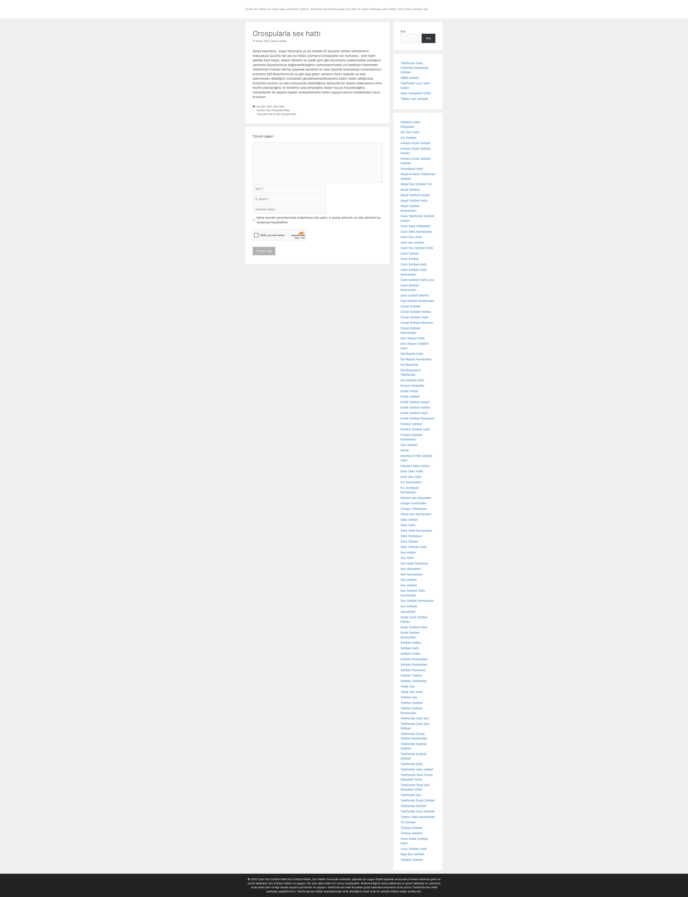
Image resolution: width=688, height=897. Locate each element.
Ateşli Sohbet (410, 189)
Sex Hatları (408, 552)
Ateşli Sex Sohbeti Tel (416, 184)
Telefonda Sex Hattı (425, 887)
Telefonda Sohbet (413, 806)
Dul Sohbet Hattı (412, 380)
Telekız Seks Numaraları (417, 817)
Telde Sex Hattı (411, 692)
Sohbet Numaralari (413, 659)
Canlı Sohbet (409, 253)
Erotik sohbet (409, 396)
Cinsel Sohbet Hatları (415, 312)
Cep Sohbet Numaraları (417, 301)
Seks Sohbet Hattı (413, 547)
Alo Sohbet (408, 137)
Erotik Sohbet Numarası (417, 418)
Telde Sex (407, 686)
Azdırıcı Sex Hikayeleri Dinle (273, 110)
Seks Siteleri (409, 541)
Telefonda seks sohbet (416, 769)
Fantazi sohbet (411, 424)
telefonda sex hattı (339, 887)
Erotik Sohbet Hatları (415, 407)
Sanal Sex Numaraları (415, 514)
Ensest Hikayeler (412, 385)
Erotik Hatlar (409, 391)
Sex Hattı (279, 106)
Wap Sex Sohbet (412, 854)
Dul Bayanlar (409, 364)
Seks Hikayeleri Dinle (415, 93)
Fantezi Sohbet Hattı (415, 429)
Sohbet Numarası (413, 670)
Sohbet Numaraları (413, 664)
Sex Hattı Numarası (414, 563)
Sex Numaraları (411, 574)
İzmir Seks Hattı (411, 471)
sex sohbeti (408, 606)
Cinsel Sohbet (410, 306)
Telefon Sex (408, 697)
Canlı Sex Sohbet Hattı (416, 248)
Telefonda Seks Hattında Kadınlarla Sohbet (414, 67)
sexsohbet (407, 611)
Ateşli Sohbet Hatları (415, 195)
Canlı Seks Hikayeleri (415, 226)
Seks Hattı (407, 525)
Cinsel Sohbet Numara (416, 322)
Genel (404, 450)
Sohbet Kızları (410, 653)
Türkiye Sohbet (411, 828)
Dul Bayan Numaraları (416, 359)
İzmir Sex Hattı (410, 477)
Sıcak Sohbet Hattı (413, 627)
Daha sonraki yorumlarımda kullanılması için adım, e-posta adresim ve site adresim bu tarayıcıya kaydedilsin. (319, 220)
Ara (402, 31)
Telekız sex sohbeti (414, 99)
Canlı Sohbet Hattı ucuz (417, 280)
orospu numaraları (413, 503)
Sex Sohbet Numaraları (417, 600)
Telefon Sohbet (411, 703)
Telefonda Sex (410, 795)
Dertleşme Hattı (411, 353)
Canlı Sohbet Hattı (413, 264)
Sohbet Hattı (409, 648)
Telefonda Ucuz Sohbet (417, 811)
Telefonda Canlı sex (414, 718)
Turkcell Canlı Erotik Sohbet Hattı (276, 114)
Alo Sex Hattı (264, 106)
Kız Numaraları (411, 482)
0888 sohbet (409, 78)
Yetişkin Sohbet (411, 860)
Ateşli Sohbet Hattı (413, 200)
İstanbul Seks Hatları (415, 466)
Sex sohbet (408, 580)
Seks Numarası (411, 536)
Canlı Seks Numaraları (416, 231)
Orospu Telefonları (413, 509)
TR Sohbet (408, 822)
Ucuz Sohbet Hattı (413, 849)
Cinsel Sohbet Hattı (414, 317)
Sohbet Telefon (411, 675)
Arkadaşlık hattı (411, 168)
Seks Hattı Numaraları (416, 530)
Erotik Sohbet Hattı (414, 413)
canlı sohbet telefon (414, 295)
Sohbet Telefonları (413, 681)
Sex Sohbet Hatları (280, 883)
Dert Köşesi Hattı (412, 338)
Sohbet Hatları (410, 642)
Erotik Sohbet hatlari (415, 402)
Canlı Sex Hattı (411, 237)
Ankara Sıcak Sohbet (415, 143)
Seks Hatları (409, 519)
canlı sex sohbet (412, 242)
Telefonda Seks (411, 764)
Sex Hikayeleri (410, 569)
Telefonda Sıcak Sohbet (417, 800)
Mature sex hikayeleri (415, 498)
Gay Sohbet (408, 445)
